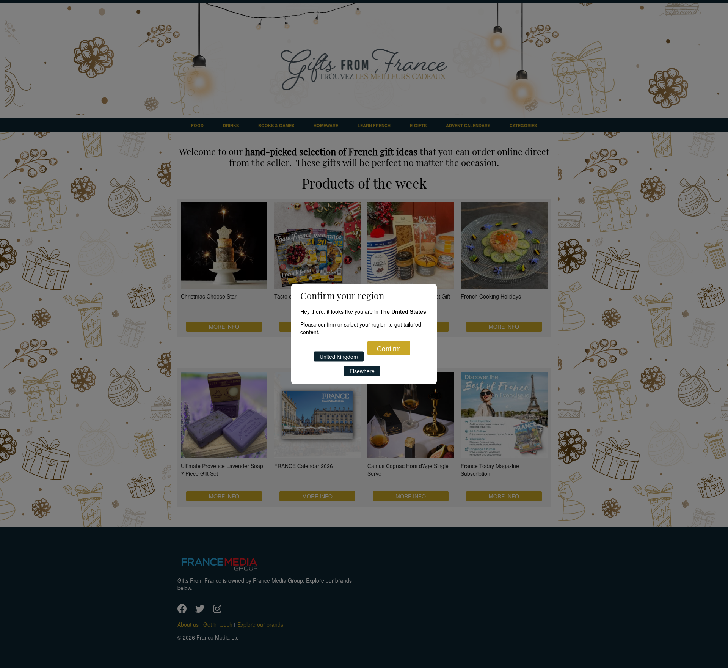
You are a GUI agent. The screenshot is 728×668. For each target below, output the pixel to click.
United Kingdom (339, 356)
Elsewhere (362, 371)
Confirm (389, 348)
